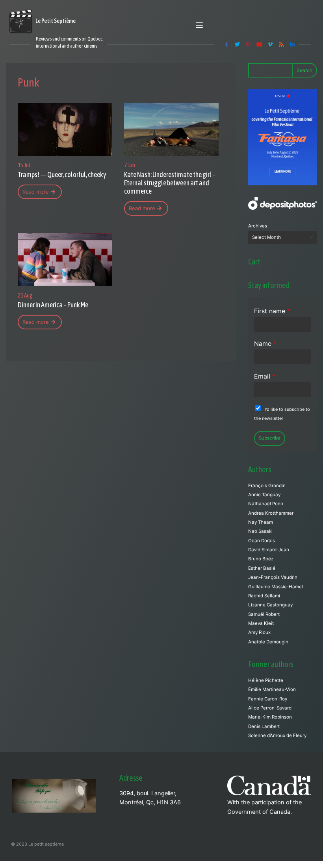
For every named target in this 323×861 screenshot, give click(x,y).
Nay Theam (260, 522)
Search (304, 70)
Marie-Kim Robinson (270, 717)
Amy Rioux (259, 632)
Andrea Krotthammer (270, 513)
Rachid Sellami (264, 596)
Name (265, 343)
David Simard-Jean (268, 549)
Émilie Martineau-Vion (272, 689)
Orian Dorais (261, 540)
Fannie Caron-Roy (267, 699)
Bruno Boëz (260, 559)
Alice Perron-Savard (269, 708)
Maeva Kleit (261, 623)
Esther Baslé (261, 568)
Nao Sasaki (260, 531)
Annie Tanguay (264, 494)
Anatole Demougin (268, 642)
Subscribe (269, 438)
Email (264, 376)
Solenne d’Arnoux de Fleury (277, 735)
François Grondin (267, 485)
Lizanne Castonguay (270, 605)
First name (272, 311)
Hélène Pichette (265, 680)
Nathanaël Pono (265, 503)
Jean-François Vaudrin (272, 577)
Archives (257, 226)
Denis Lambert (264, 726)
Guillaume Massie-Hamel (275, 586)
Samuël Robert (264, 614)
